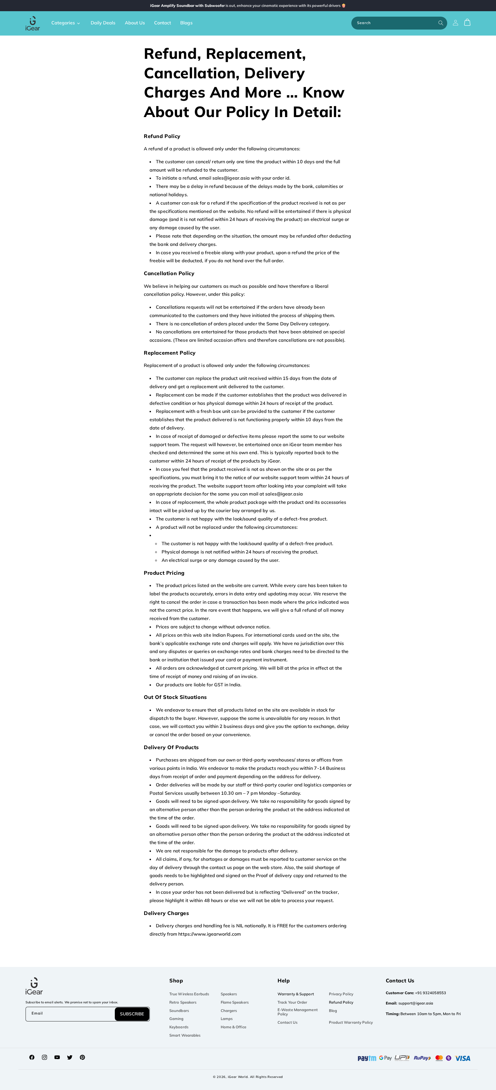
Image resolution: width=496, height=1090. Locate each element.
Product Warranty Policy (351, 1022)
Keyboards (178, 1027)
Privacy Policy (341, 994)
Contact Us (287, 1022)
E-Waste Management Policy (298, 1012)
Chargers (229, 1010)
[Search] (441, 23)
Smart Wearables (185, 1035)
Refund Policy (341, 1002)
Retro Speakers (182, 1002)
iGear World (238, 1077)
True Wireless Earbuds (189, 994)
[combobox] (399, 23)
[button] (67, 22)
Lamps (227, 1018)
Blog (333, 1010)
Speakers (229, 994)
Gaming (176, 1018)
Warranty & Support (296, 994)
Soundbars (179, 1010)
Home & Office (233, 1027)
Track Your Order (292, 1002)
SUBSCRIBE (132, 1014)
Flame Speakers (235, 1002)
